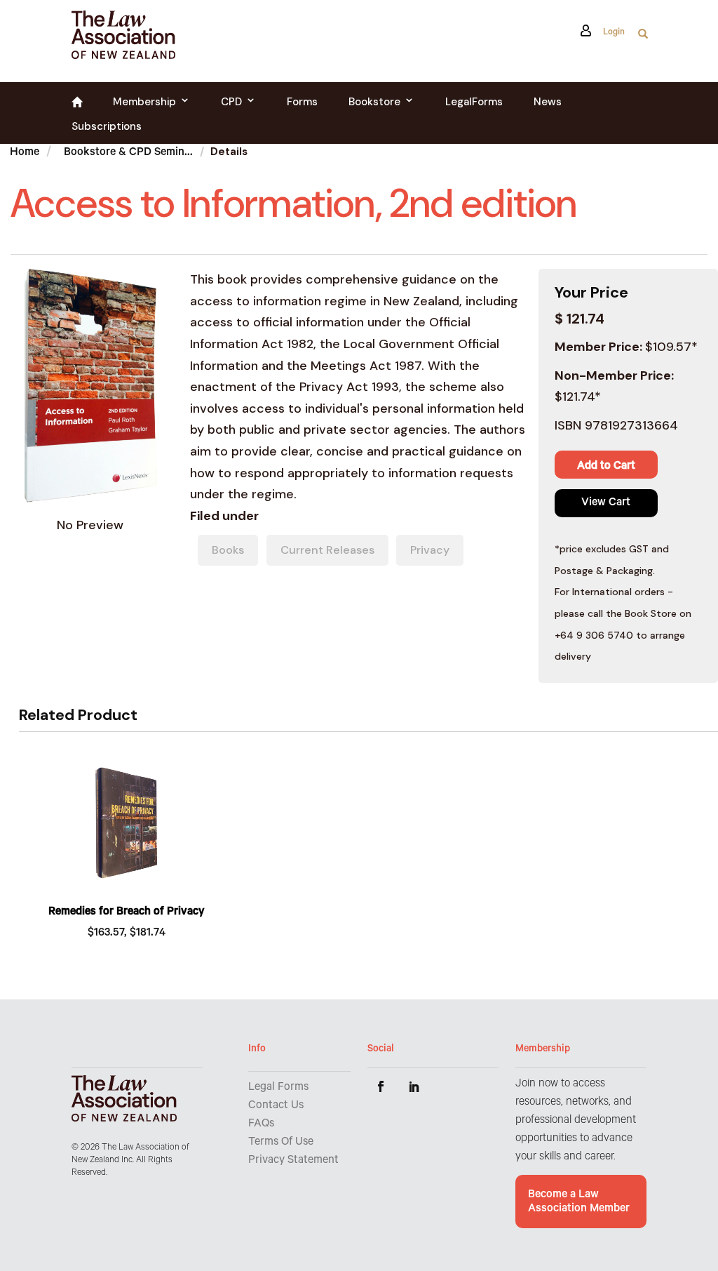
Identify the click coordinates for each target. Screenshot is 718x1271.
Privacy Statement (293, 1160)
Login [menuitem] (612, 34)
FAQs (261, 1124)
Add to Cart (606, 466)
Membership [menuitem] (144, 102)
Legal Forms (278, 1088)
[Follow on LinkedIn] (414, 1086)
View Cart (605, 503)
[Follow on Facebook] (381, 1086)
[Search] (643, 37)
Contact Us (276, 1106)
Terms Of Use (280, 1142)
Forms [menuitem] (302, 102)
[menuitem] (77, 104)
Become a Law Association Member (579, 1202)
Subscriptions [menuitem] (107, 126)
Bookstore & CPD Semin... (128, 153)
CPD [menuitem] (231, 102)
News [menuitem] (548, 102)
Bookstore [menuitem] (374, 102)
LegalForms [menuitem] (474, 102)
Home (24, 153)
